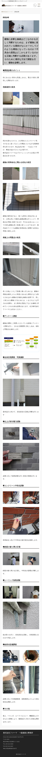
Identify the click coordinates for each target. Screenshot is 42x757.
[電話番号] (35, 5)
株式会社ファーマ (21, 754)
